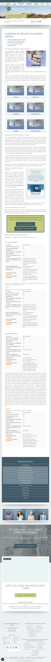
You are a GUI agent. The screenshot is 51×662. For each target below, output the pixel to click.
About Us (22, 658)
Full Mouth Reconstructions (25, 485)
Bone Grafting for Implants (25, 475)
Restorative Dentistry (25, 461)
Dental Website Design (22, 660)
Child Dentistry (40, 627)
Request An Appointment (26, 228)
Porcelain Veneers (33, 636)
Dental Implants (25, 465)
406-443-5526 (13, 630)
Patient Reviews (11, 45)
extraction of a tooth (13, 176)
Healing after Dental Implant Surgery (16, 41)
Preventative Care (29, 657)
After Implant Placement (25, 480)
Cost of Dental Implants (25, 482)
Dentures (25, 497)
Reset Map (7, 558)
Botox (38, 630)
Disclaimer (34, 658)
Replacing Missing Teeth (25, 467)
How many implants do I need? (14, 44)
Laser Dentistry (40, 628)
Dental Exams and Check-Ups (36, 631)
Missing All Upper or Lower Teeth (25, 472)
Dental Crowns (25, 490)
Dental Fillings (25, 487)
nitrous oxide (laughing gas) (12, 67)
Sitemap (40, 658)
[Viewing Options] (2, 659)
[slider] (36, 65)
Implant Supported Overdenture (25, 477)
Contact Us (28, 658)
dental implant (38, 71)
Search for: (5, 650)
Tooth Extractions (31, 630)
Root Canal (25, 495)
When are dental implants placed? (15, 42)
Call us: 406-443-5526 (25, 224)
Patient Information (13, 657)
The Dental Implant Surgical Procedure (16, 39)
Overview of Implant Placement (25, 470)
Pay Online (21, 657)
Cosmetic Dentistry (13, 658)
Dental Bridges (25, 492)
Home (2, 3)
